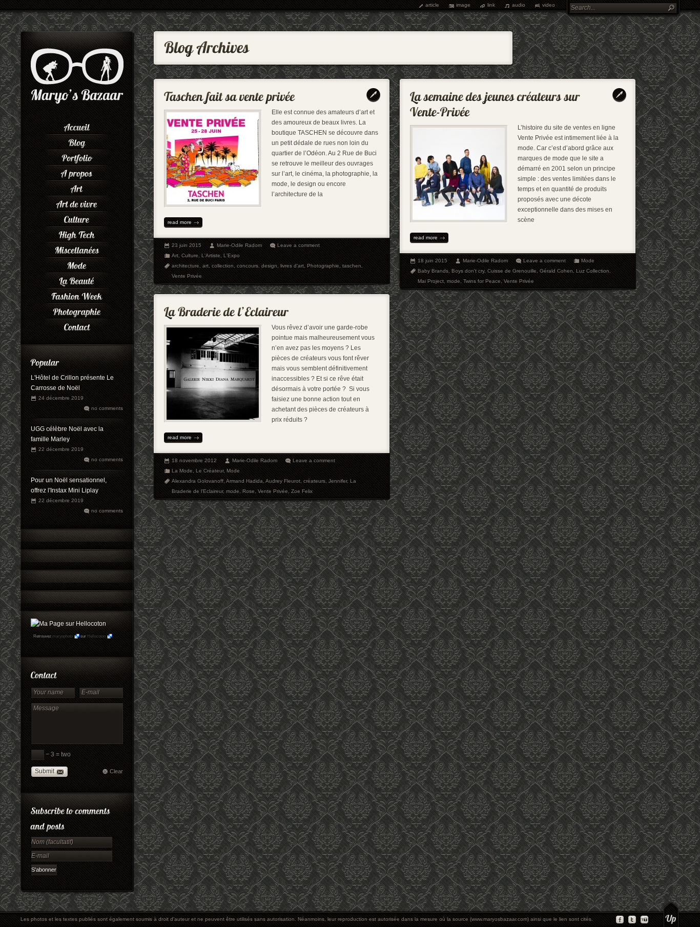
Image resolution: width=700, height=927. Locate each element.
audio (518, 5)
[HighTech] (77, 233)
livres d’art (292, 266)
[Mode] (77, 264)
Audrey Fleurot (282, 481)
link (491, 5)
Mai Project (431, 281)
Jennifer (337, 481)
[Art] (77, 187)
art (205, 266)
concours (247, 266)
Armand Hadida (244, 481)
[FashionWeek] (77, 294)
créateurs (314, 481)
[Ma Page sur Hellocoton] (68, 623)
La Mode (182, 470)
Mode (587, 260)
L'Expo (231, 255)
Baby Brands (433, 271)
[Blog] (77, 141)
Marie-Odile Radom (239, 245)
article (432, 5)
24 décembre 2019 (61, 398)
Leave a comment (298, 245)
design (269, 266)
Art (175, 255)
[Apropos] (77, 171)
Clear (116, 771)
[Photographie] (77, 310)
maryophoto (62, 636)
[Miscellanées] (77, 248)
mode (453, 281)
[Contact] (77, 325)
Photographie (323, 266)
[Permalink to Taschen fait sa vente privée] (229, 94)
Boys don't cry (467, 271)
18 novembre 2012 (194, 460)
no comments (107, 408)
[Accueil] (77, 125)
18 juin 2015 (432, 260)
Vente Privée (187, 276)
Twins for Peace (482, 281)
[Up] (671, 914)
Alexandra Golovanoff (197, 481)
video (548, 5)
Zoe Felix (302, 491)
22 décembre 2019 (61, 449)
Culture (189, 255)
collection (223, 266)
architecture (185, 266)
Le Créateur (209, 470)
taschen (351, 266)
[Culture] (77, 217)
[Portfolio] (77, 156)
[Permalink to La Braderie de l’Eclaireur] (226, 309)
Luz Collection (592, 271)
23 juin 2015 (186, 245)
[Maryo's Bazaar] (77, 102)
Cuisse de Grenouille (512, 271)
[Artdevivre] (77, 202)
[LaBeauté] (77, 279)
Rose (248, 491)
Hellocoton (96, 636)
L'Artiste (210, 255)
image (463, 5)
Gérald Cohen (556, 271)
